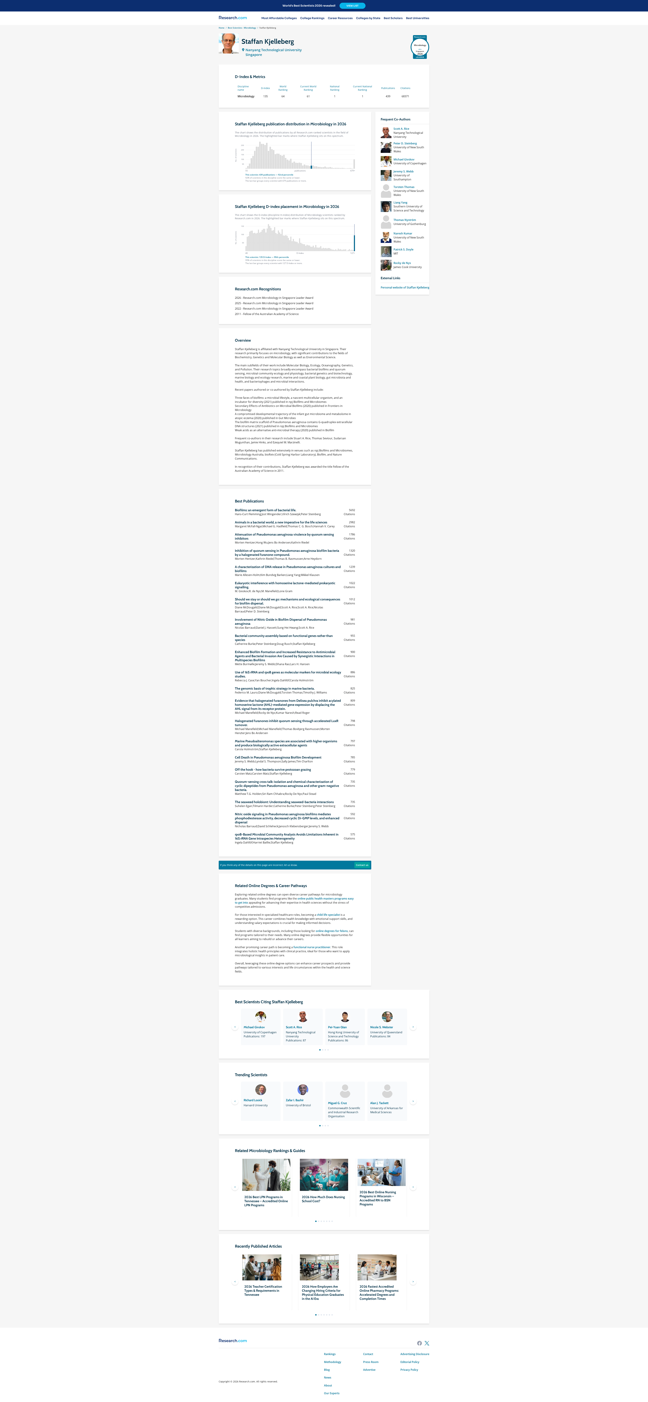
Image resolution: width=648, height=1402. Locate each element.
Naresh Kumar (403, 233)
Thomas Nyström (405, 220)
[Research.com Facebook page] (419, 1343)
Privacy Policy (409, 1370)
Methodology (332, 1362)
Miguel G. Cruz (337, 1103)
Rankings (330, 1354)
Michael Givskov (404, 159)
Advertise (369, 1370)
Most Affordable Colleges (279, 18)
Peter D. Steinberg (405, 143)
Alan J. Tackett (379, 1103)
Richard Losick (253, 1100)
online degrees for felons (332, 931)
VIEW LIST (352, 5)
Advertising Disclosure (414, 1354)
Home (221, 27)
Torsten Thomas (404, 187)
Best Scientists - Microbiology (242, 27)
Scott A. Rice (401, 129)
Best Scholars (393, 18)
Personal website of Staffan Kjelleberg (405, 287)
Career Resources (340, 18)
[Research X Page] (427, 1343)
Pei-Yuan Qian (337, 1027)
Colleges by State (368, 18)
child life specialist (328, 915)
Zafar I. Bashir (295, 1100)
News (327, 1377)
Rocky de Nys (402, 263)
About (328, 1385)
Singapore (254, 54)
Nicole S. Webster (381, 1027)
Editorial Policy (409, 1362)
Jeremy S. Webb (404, 171)
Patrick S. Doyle (403, 249)
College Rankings (312, 18)
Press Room (371, 1362)
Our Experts (332, 1393)
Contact (368, 1354)
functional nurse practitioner (311, 947)
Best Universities (417, 18)
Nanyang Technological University (274, 50)
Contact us (362, 865)
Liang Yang (400, 202)
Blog (327, 1370)
